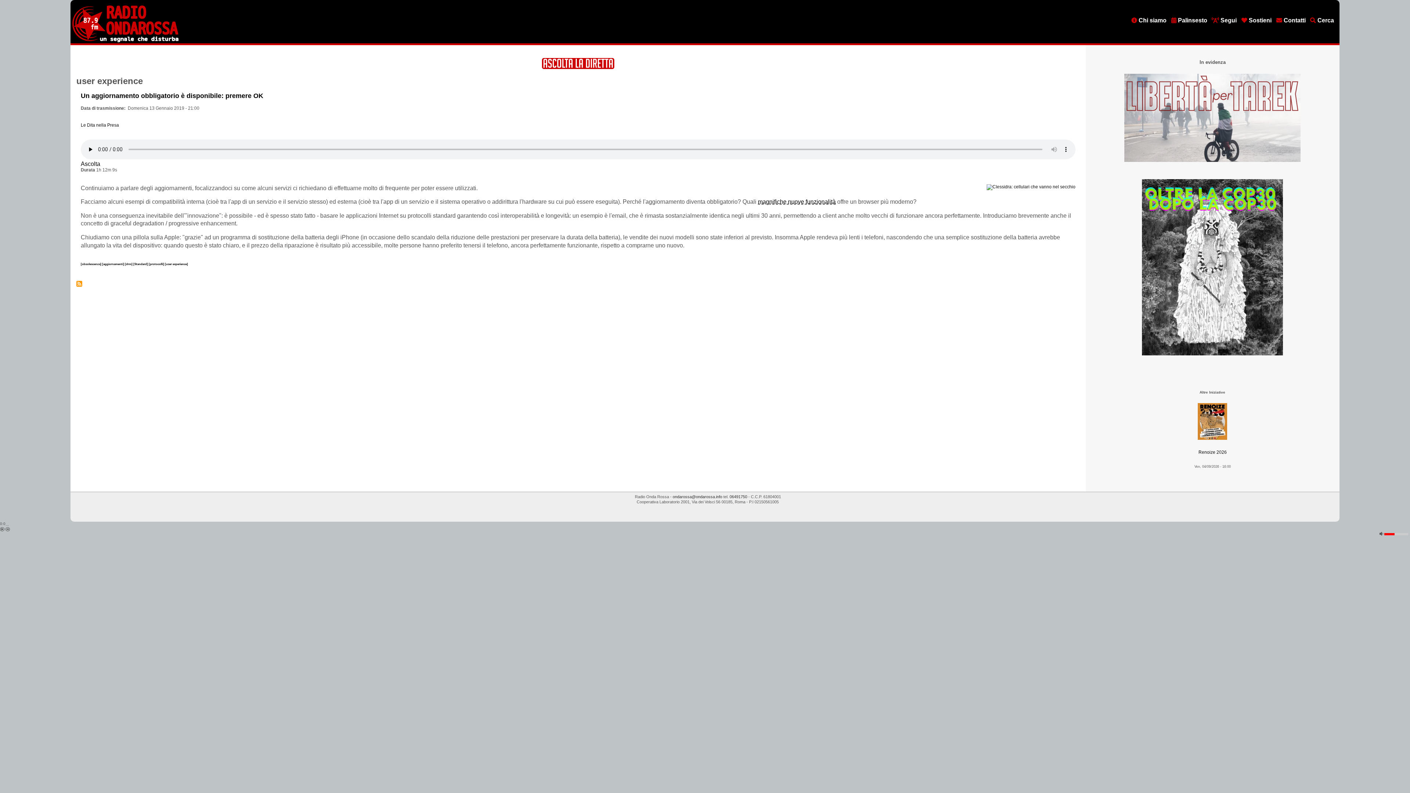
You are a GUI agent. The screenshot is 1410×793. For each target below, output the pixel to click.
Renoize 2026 (1212, 452)
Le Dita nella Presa (100, 125)
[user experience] (176, 264)
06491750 (738, 497)
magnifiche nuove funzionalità (797, 202)
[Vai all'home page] (125, 40)
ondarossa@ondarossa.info (697, 497)
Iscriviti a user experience (79, 284)
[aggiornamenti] (113, 264)
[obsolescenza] (91, 264)
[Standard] (141, 264)
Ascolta (90, 164)
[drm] (129, 264)
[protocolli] (157, 264)
